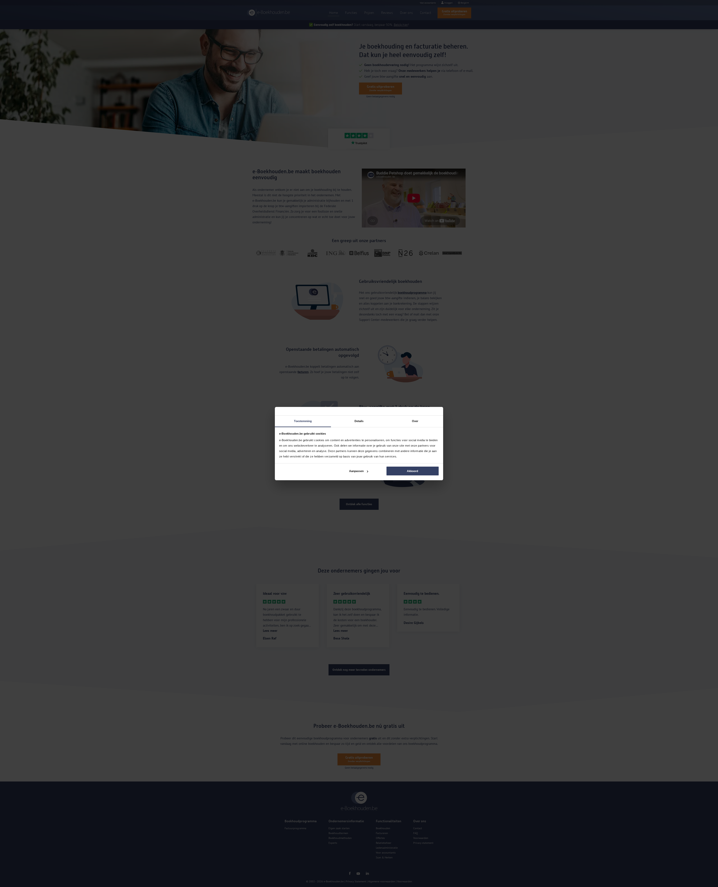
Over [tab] (415, 421)
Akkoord (412, 471)
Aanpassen (356, 471)
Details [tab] (359, 421)
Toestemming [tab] (303, 421)
